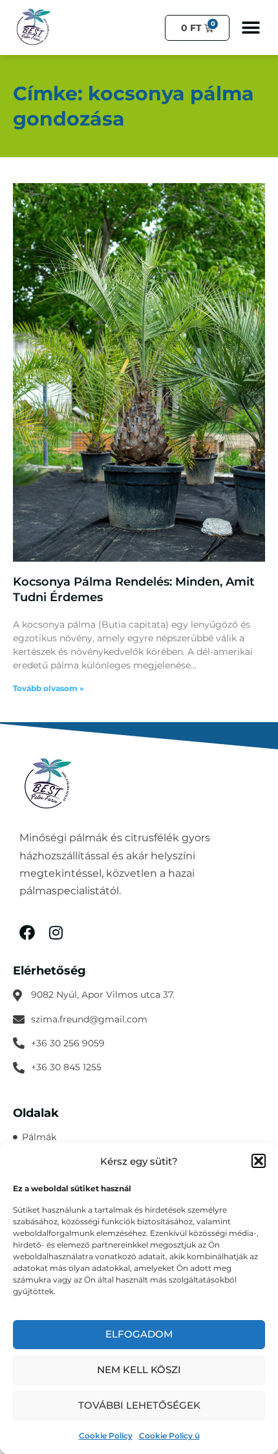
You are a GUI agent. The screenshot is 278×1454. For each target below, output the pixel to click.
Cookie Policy (106, 1435)
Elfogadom (139, 1334)
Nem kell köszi (139, 1369)
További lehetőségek (139, 1405)
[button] (258, 1160)
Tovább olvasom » (48, 688)
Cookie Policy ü (169, 1435)
